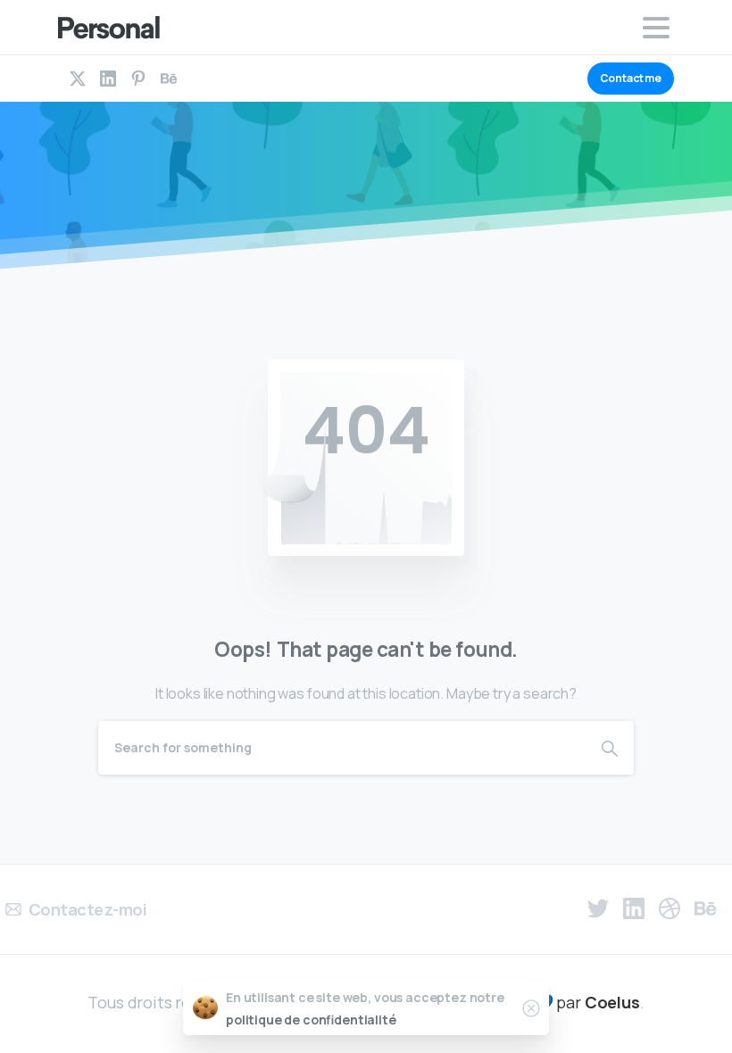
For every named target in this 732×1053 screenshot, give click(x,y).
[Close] (531, 1008)
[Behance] (169, 78)
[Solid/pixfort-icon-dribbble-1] (669, 908)
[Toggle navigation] (656, 27)
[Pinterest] (138, 78)
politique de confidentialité (311, 1019)
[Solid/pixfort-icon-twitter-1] (598, 908)
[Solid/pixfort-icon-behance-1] (705, 908)
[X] (77, 78)
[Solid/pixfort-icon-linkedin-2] (634, 908)
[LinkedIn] (108, 78)
